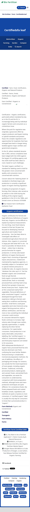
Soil (25, 485)
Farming (6, 43)
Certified (5, 88)
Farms (4, 422)
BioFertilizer (10, 39)
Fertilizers (18, 485)
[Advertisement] (15, 65)
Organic (20, 39)
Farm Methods (7, 406)
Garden (14, 43)
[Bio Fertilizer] (27, 7)
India (10, 47)
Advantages (10, 489)
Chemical (7, 496)
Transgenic (6, 415)
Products (13, 493)
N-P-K (16, 496)
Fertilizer (6, 478)
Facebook (7, 463)
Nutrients (20, 489)
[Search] (19, 7)
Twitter (7, 469)
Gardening (22, 478)
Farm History (6, 419)
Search (22, 7)
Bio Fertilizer (10, 2)
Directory (22, 493)
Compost (23, 43)
